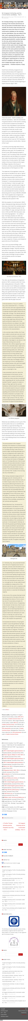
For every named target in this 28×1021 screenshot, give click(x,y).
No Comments (5, 18)
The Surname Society (8, 934)
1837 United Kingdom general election (13, 751)
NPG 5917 (20, 716)
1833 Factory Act (8, 793)
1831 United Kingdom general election (13, 762)
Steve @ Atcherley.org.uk (8, 17)
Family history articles (8, 817)
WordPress (24, 1014)
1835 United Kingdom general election (14, 785)
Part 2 (7, 709)
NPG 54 (15, 722)
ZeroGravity (22, 1008)
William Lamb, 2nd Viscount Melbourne (14, 797)
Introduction (7, 774)
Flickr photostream (6, 728)
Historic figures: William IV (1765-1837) (13, 754)
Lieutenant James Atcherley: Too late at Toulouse (13, 891)
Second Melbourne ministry (11, 778)
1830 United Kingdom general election (13, 758)
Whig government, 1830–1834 (11, 770)
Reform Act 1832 (8, 766)
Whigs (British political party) (11, 789)
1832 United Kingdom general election (14, 782)
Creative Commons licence (14, 718)
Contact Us (15, 863)
